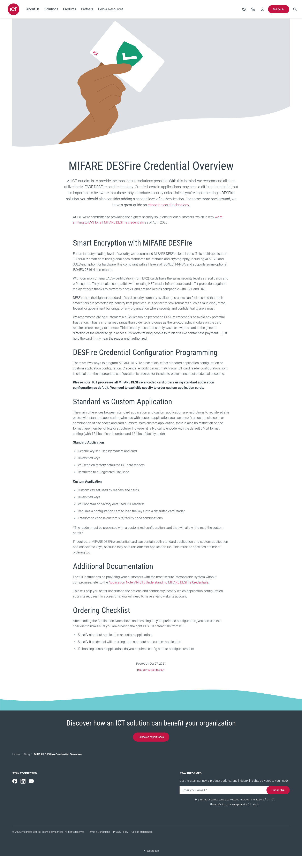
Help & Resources (110, 9)
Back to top (152, 850)
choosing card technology (168, 205)
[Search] (295, 9)
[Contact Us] (253, 9)
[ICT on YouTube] (31, 781)
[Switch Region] (244, 9)
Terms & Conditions (99, 831)
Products (69, 9)
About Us (32, 9)
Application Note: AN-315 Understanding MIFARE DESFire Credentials (158, 582)
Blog (27, 754)
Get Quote (278, 9)
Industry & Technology (151, 669)
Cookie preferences (141, 831)
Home (16, 754)
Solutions (51, 9)
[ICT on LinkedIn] (23, 781)
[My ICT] (262, 9)
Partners (87, 9)
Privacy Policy (120, 831)
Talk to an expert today (151, 737)
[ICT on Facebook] (14, 781)
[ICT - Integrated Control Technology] (13, 9)
